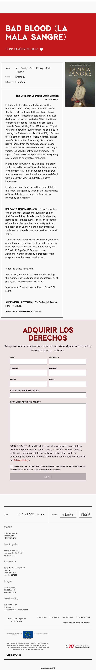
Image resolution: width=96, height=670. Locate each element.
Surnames (54, 357)
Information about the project (25, 402)
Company (14, 368)
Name (12, 357)
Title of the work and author (24, 390)
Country (53, 368)
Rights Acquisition (68, 514)
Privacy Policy (22, 460)
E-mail (52, 379)
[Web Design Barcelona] (48, 667)
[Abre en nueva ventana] (13, 655)
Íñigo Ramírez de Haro (22, 49)
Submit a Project (85, 514)
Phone (13, 379)
